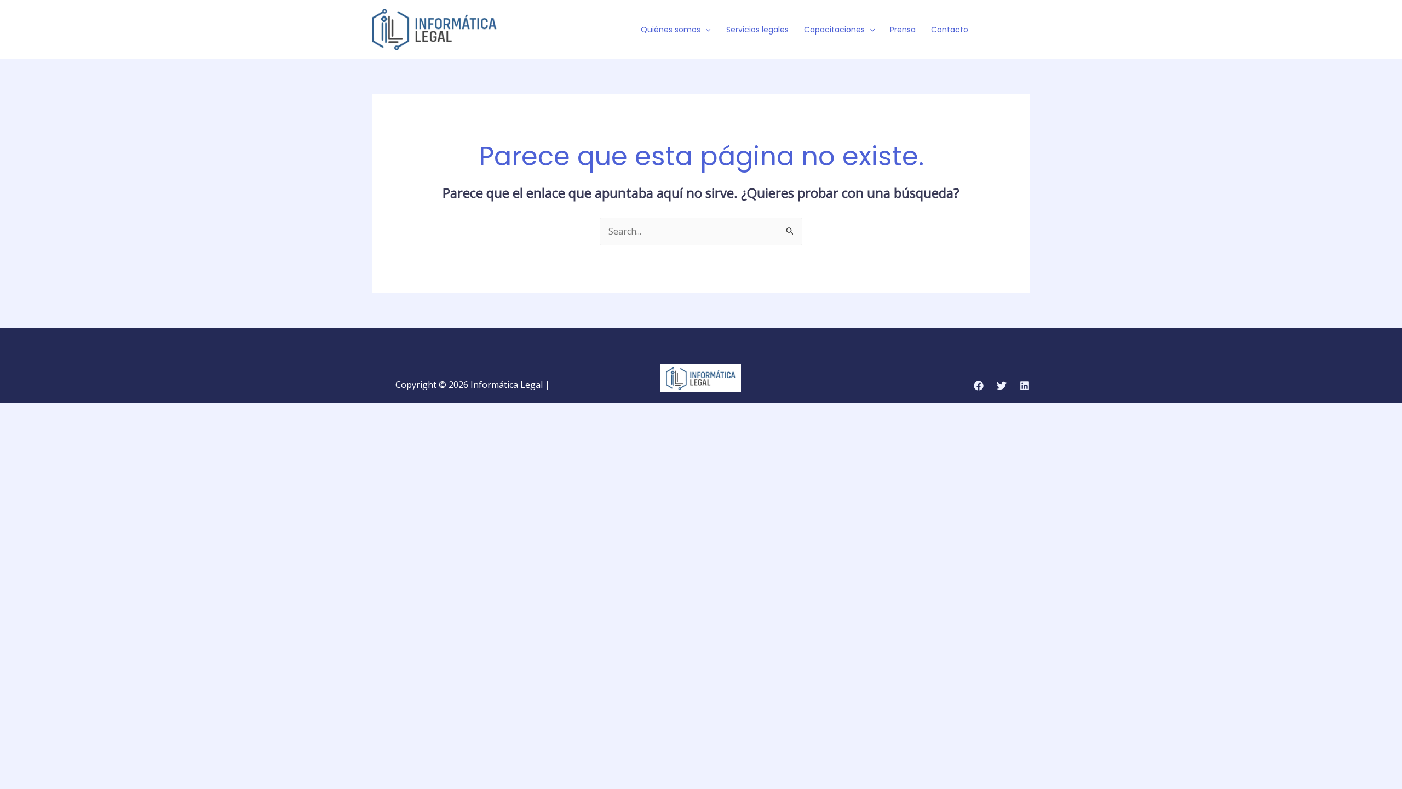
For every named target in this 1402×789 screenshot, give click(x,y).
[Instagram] (1025, 30)
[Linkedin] (1025, 386)
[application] (705, 29)
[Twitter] (1008, 30)
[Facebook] (992, 30)
